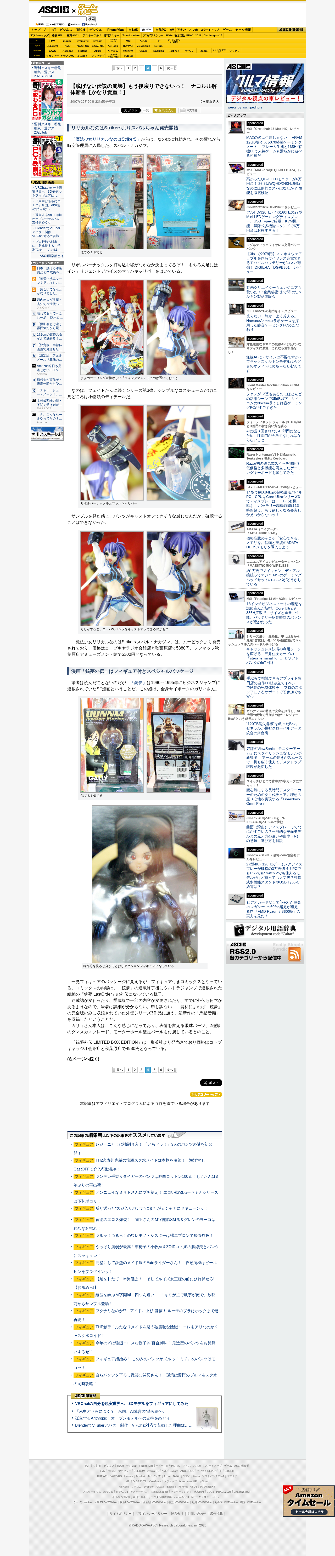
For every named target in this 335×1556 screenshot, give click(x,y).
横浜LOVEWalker (130, 1502)
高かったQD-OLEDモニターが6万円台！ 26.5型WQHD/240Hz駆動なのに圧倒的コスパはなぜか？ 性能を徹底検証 (274, 186)
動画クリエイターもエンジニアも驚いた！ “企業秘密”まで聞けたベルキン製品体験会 (274, 292)
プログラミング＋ (181, 1491)
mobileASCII (181, 1497)
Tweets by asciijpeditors (244, 107)
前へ (119, 68)
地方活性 (179, 35)
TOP (87, 1465)
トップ (35, 30)
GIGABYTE (98, 46)
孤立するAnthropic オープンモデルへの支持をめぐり (122, 1418)
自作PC (160, 30)
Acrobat (67, 50)
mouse (67, 40)
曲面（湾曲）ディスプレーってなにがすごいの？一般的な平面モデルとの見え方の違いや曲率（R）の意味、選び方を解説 (273, 834)
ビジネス (66, 30)
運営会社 (177, 1513)
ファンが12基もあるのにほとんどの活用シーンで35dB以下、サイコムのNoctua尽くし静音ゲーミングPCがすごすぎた (274, 401)
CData (143, 50)
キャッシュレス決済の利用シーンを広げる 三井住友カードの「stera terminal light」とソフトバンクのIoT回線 (273, 656)
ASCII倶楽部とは (52, 256)
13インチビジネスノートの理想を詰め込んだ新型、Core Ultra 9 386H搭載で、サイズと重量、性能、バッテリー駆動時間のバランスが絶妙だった (274, 613)
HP (158, 40)
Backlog (158, 50)
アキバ (181, 30)
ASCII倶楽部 (291, 29)
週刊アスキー (111, 35)
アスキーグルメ (92, 35)
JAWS (52, 50)
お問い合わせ (196, 1513)
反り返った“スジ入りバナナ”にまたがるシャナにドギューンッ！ (152, 1208)
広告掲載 (216, 1513)
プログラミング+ (153, 35)
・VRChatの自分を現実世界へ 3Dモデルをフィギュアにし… (47, 191)
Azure (98, 50)
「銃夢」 (138, 682)
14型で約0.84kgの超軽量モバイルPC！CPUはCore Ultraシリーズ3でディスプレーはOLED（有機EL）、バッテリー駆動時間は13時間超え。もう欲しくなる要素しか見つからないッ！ (274, 503)
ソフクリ (234, 50)
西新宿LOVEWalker (154, 1502)
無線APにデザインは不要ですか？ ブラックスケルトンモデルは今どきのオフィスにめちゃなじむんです (276, 364)
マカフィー (52, 55)
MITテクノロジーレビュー (206, 1497)
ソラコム (113, 50)
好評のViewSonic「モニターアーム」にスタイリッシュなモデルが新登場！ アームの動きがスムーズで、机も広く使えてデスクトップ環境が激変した (274, 758)
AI (45, 30)
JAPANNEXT (82, 56)
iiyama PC (153, 1470)
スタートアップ (209, 29)
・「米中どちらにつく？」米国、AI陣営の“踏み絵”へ (46, 205)
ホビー (147, 30)
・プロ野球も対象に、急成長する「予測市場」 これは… (46, 245)
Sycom (97, 40)
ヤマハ (189, 50)
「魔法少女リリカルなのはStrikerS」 (106, 139)
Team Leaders (159, 1491)
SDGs (169, 35)
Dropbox (128, 50)
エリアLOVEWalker (106, 1502)
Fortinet (173, 50)
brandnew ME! (113, 56)
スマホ (193, 30)
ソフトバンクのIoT (219, 51)
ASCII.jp (53, 9)
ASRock (113, 45)
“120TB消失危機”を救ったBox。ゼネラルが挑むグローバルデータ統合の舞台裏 (273, 728)
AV (172, 30)
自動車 (133, 30)
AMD (67, 45)
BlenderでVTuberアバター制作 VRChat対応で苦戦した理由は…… (134, 1425)
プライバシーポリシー (151, 1513)
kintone (82, 50)
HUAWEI (128, 45)
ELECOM (52, 45)
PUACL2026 (194, 35)
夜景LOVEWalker (179, 1502)
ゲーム (227, 30)
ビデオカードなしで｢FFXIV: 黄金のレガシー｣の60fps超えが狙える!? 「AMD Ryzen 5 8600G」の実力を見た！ (273, 909)
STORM (229, 1470)
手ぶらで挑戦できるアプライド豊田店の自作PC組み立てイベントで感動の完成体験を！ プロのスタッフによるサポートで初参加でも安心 (274, 687)
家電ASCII (73, 35)
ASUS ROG (83, 45)
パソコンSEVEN (113, 41)
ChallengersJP (213, 35)
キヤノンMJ (67, 55)
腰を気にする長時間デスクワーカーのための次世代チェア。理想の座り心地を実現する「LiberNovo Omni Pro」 (273, 797)
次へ (170, 68)
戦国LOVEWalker (250, 1502)
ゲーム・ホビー (88, 9)
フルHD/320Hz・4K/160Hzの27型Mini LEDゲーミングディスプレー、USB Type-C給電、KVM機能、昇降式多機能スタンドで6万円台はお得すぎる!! (274, 221)
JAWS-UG (116, 1476)
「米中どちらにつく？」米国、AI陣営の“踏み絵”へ (119, 1411)
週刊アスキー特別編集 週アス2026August (47, 72)
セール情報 (243, 30)
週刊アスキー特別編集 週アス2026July (47, 128)
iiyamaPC (82, 40)
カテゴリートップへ (206, 1094)
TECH (80, 30)
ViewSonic (143, 45)
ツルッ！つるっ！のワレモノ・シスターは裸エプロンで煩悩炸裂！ (154, 1235)
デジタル (96, 30)
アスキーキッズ (39, 35)
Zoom (204, 50)
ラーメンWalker (82, 1502)
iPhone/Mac (115, 30)
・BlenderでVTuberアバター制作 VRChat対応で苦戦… (47, 232)
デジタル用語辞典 (161, 1497)
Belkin (158, 45)
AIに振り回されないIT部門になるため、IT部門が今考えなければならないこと (273, 435)
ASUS (143, 40)
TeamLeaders (131, 35)
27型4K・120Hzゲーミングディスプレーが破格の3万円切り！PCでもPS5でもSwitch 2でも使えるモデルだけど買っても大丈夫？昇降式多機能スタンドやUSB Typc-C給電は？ (274, 875)
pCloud (128, 55)
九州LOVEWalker (202, 1502)
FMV (52, 40)
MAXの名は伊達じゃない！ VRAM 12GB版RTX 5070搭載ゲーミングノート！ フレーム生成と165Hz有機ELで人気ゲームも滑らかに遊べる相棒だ (274, 146)
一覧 (146, 110)
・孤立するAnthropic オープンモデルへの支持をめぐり (47, 219)
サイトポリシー (121, 1513)
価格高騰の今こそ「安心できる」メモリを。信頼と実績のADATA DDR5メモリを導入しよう (273, 542)
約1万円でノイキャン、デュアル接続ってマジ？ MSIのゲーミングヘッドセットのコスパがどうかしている (274, 577)
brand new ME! (188, 1481)
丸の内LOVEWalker (226, 1502)
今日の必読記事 (121, 1497)
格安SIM (57, 35)
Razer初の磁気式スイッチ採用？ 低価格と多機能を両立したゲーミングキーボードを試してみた (275, 468)
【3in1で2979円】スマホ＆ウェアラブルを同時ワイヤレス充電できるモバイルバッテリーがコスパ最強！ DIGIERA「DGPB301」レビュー (274, 263)
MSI (128, 40)
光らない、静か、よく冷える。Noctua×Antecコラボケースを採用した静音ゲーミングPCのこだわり (272, 323)
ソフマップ (97, 55)
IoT (54, 30)
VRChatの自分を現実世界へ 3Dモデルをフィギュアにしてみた (131, 1403)
